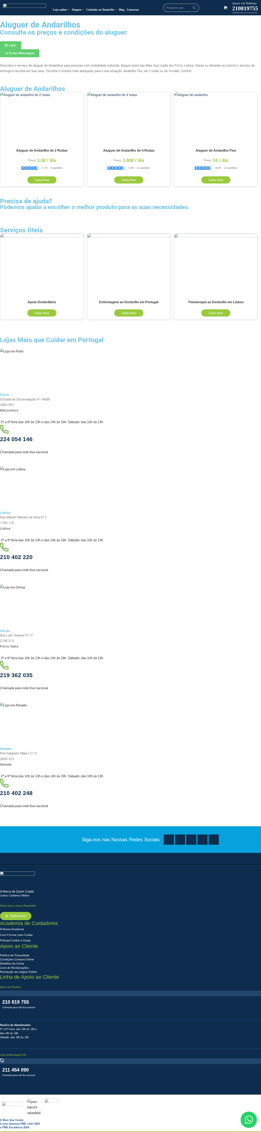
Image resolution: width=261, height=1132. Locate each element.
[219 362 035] (4, 666)
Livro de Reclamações (14, 967)
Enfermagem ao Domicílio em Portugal (128, 302)
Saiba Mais (41, 180)
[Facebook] (169, 839)
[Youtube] (191, 839)
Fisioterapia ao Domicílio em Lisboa (215, 302)
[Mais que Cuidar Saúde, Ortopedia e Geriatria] (24, 8)
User (212, 7)
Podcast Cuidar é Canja (15, 940)
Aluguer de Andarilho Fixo (216, 150)
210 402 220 (16, 557)
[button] (68, 9)
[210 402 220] (4, 548)
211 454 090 (15, 1070)
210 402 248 (16, 793)
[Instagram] (180, 839)
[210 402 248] (4, 784)
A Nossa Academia (12, 929)
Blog (121, 9)
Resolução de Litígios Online (18, 971)
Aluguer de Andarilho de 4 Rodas (129, 150)
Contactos (133, 9)
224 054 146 (16, 439)
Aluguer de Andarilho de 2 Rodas (41, 150)
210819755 (245, 8)
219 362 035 (16, 675)
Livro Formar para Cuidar (16, 934)
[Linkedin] (202, 839)
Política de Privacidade (14, 955)
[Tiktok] (214, 839)
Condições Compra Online (17, 959)
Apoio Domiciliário (42, 302)
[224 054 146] (4, 430)
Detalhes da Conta (12, 963)
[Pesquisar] (194, 8)
